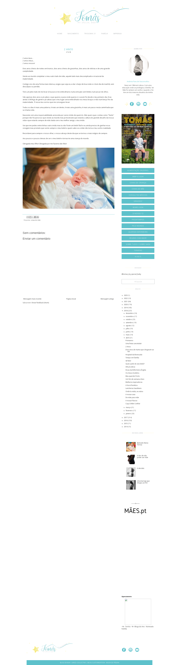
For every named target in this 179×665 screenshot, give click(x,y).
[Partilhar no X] (32, 217)
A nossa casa (130, 394)
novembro (130, 316)
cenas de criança (138, 183)
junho (128, 332)
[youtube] (146, 105)
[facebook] (133, 105)
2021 (126, 301)
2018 (126, 311)
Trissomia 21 (90, 33)
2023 (126, 295)
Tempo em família (132, 358)
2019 (126, 308)
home (59, 33)
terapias (138, 250)
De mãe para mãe (132, 397)
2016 (126, 420)
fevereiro (129, 410)
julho (128, 328)
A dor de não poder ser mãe (142, 456)
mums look (138, 207)
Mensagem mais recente (32, 299)
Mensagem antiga (107, 299)
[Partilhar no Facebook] (35, 217)
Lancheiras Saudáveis (133, 388)
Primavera (129, 340)
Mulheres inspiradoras (134, 382)
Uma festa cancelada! (134, 343)
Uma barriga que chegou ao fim (143, 482)
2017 (126, 417)
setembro (130, 322)
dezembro (130, 313)
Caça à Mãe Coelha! (133, 403)
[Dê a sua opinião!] (30, 217)
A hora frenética (131, 385)
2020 (126, 304)
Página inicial (71, 299)
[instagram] (139, 105)
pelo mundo (138, 226)
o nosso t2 (138, 213)
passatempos (138, 220)
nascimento (73, 33)
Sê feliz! (128, 361)
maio (128, 335)
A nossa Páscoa (131, 400)
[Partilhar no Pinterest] (37, 217)
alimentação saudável (138, 170)
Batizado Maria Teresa (142, 444)
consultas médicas (138, 195)
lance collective (79, 662)
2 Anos (128, 347)
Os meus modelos (132, 373)
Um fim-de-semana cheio (135, 379)
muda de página (112, 662)
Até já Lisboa (130, 367)
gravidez (138, 201)
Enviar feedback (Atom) (40, 303)
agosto (128, 325)
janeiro (128, 413)
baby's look (138, 176)
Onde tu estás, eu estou (134, 391)
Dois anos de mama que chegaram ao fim (140, 351)
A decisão (140, 468)
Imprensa (117, 33)
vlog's (138, 256)
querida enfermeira (138, 232)
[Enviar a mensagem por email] (27, 217)
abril (128, 338)
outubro (129, 319)
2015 (126, 423)
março (128, 407)
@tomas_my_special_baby (131, 274)
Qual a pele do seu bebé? (135, 364)
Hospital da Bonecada (134, 355)
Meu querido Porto (133, 376)
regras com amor (138, 238)
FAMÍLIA (104, 33)
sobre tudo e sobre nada (138, 244)
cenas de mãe (35, 220)
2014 (126, 427)
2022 (126, 298)
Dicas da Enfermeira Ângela (136, 370)
